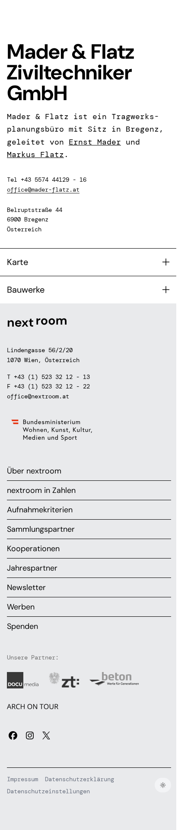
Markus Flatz (35, 154)
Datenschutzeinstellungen (48, 791)
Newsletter (26, 587)
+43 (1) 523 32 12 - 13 (52, 377)
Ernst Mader (95, 142)
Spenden (22, 626)
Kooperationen (33, 548)
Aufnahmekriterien (40, 510)
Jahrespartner (32, 568)
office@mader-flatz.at (43, 189)
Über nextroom (34, 471)
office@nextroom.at (38, 396)
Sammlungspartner (41, 529)
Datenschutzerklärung (79, 779)
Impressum (22, 779)
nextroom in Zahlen (41, 490)
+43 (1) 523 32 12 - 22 (52, 386)
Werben (21, 607)
